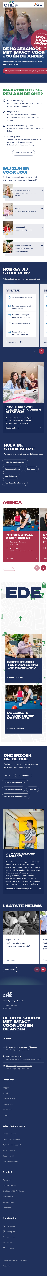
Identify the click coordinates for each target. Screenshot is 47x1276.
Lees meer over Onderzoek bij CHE (18, 889)
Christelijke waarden (10, 1161)
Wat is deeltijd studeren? (12, 1145)
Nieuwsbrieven (8, 1202)
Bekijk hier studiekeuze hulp (15, 462)
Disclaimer (6, 1266)
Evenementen (8, 1104)
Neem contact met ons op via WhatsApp (21, 1047)
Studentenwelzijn (9, 1150)
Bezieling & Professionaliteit (15, 782)
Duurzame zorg (23, 775)
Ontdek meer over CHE (23, 153)
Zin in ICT (7, 775)
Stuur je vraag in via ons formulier (19, 1066)
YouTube (10, 1248)
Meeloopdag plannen (12, 469)
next (41, 351)
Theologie (32, 789)
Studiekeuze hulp (9, 1099)
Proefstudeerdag (10, 476)
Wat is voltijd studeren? (11, 1139)
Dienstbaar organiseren (13, 789)
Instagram (11, 1232)
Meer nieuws (10, 969)
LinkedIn (10, 1243)
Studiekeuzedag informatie (14, 483)
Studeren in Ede (8, 1156)
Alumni (5, 1093)
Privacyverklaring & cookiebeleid (15, 1260)
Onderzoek (7, 1208)
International (7, 1110)
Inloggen (6, 1088)
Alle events (9, 568)
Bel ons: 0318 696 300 (14, 1056)
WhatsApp (11, 1226)
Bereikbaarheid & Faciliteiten (13, 1191)
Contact (6, 1115)
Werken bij (6, 1180)
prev (35, 351)
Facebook (11, 1237)
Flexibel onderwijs (12, 428)
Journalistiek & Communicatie (15, 796)
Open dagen (31, 469)
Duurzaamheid (8, 1197)
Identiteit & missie (9, 1185)
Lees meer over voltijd (15, 342)
